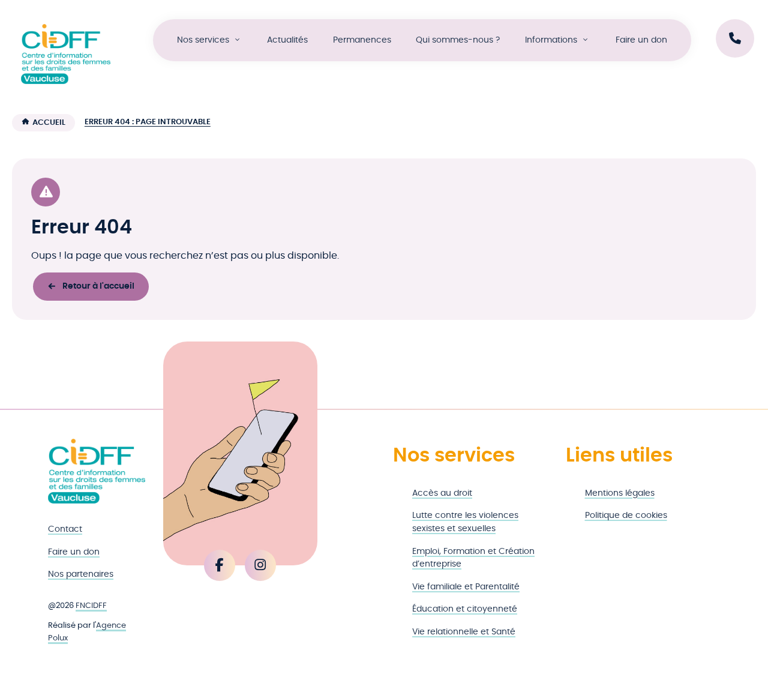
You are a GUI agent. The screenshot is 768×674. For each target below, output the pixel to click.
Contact (65, 529)
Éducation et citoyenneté (464, 608)
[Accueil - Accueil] (65, 54)
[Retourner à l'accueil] (96, 471)
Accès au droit (442, 493)
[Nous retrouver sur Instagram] (260, 565)
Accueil (48, 123)
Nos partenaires (80, 574)
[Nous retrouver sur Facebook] (219, 565)
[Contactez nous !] (735, 38)
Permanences (362, 39)
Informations (551, 39)
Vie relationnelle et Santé (463, 631)
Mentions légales (620, 493)
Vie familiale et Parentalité (466, 586)
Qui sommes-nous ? (458, 39)
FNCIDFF (91, 606)
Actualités (287, 39)
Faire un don (641, 39)
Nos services (203, 39)
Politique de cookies (626, 515)
